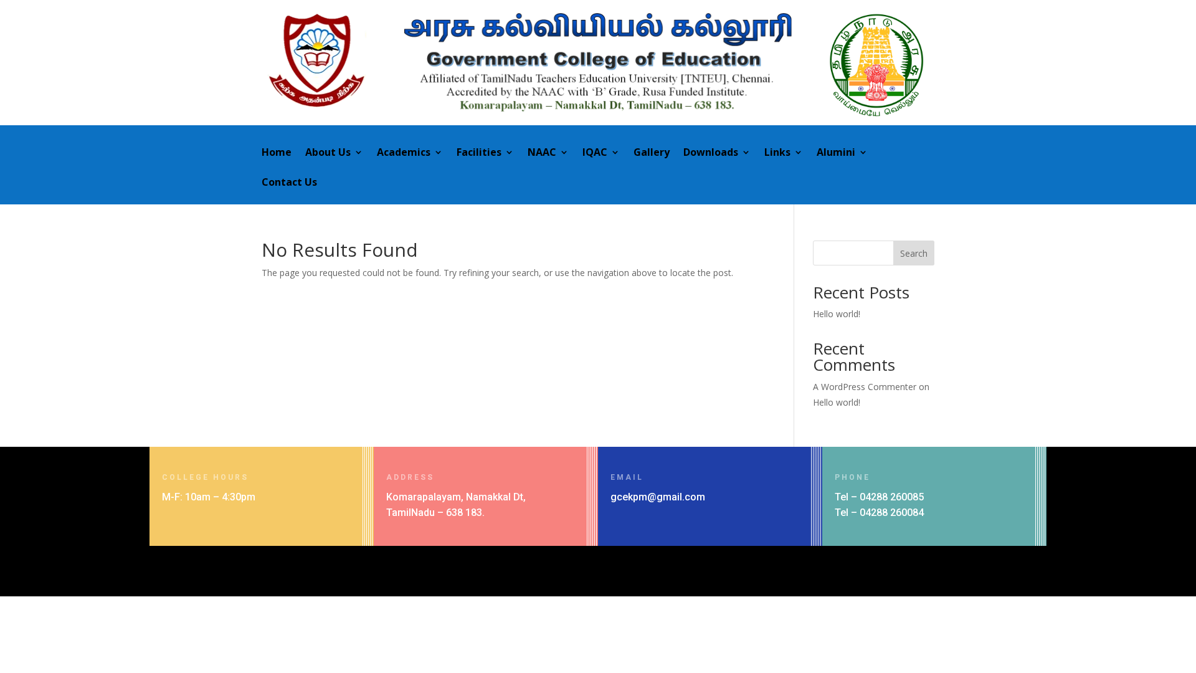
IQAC (594, 153)
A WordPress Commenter (864, 387)
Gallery (652, 153)
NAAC (542, 153)
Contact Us (289, 183)
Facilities (479, 153)
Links (777, 153)
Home (277, 153)
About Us (328, 153)
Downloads (710, 153)
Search (914, 253)
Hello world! (836, 314)
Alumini (836, 153)
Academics (403, 153)
